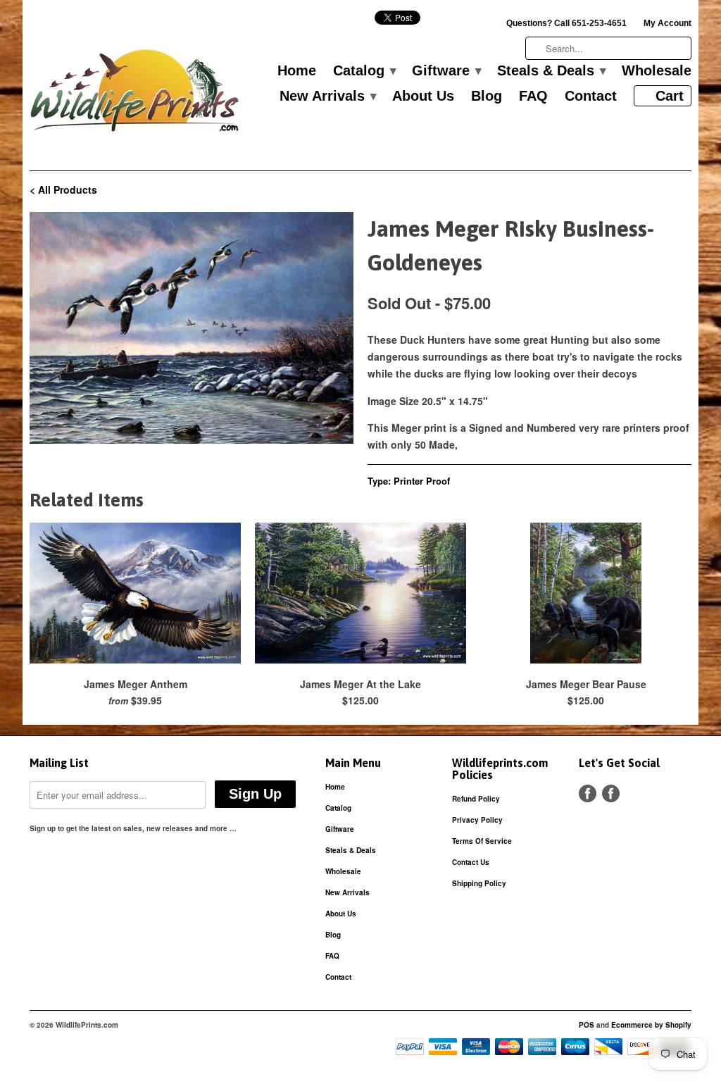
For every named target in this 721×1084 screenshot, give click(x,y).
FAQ (533, 96)
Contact (591, 96)
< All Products (63, 189)
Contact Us (470, 862)
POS (586, 1025)
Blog (486, 96)
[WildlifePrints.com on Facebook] (611, 793)
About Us (423, 96)
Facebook (587, 793)
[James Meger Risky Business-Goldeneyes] (191, 328)
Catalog (364, 71)
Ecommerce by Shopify (651, 1025)
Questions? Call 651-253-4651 (566, 23)
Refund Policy (476, 799)
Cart (670, 96)
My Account (667, 23)
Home (296, 71)
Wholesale (656, 71)
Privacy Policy (477, 820)
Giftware (446, 71)
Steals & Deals (551, 71)
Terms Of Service (482, 841)
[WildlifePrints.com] (135, 94)
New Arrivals (327, 96)
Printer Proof (422, 480)
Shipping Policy (479, 883)
